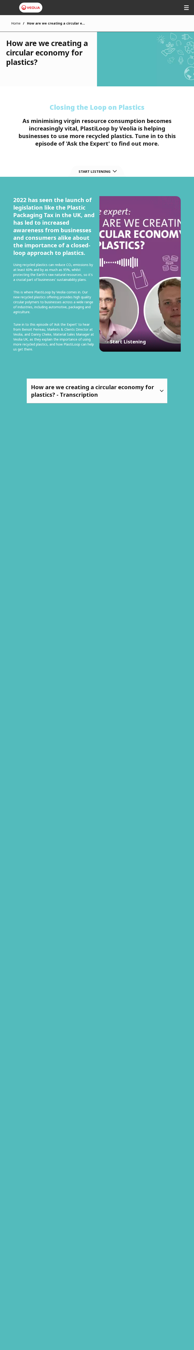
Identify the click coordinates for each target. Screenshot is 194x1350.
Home (16, 23)
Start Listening (140, 274)
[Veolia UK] (31, 7)
